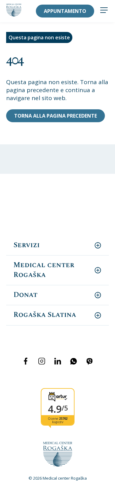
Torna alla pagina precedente (55, 115)
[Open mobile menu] (104, 11)
